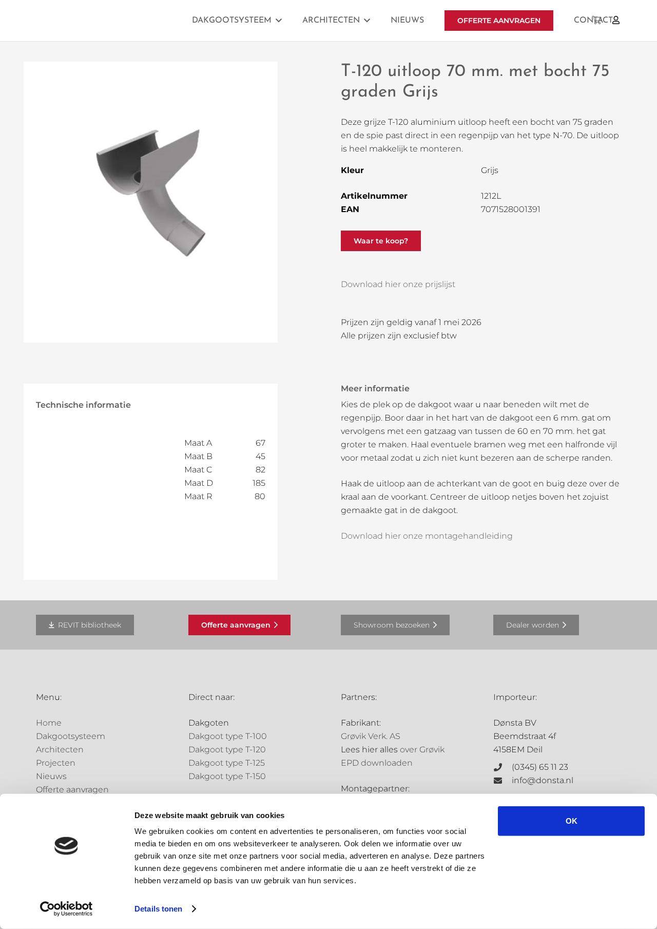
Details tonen (158, 908)
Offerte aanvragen (72, 789)
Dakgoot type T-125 (226, 763)
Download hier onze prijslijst (398, 284)
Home (49, 723)
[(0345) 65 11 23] (502, 767)
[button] (279, 20)
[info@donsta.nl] (502, 780)
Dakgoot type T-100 (227, 736)
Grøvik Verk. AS (370, 736)
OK (571, 821)
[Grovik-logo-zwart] (140, 20)
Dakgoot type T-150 (227, 776)
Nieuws (51, 776)
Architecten (60, 749)
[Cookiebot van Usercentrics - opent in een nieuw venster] (66, 909)
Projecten (55, 763)
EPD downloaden (377, 763)
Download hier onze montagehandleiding (427, 536)
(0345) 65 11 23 (540, 767)
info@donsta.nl (542, 780)
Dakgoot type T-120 (227, 749)
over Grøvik (422, 749)
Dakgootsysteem (70, 736)
